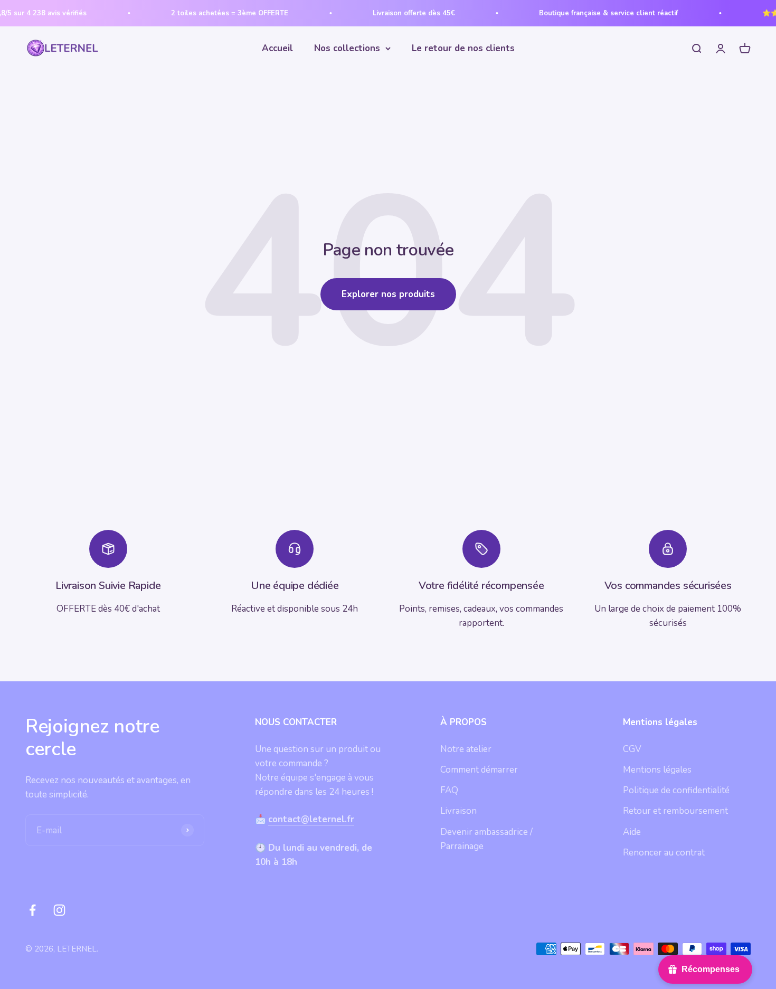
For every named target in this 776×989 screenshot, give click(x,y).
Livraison (458, 811)
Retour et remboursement (675, 811)
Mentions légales (657, 770)
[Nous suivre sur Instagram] (59, 910)
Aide (632, 832)
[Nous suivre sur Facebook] (32, 910)
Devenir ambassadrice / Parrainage (486, 839)
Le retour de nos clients (463, 48)
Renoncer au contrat (664, 853)
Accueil (277, 48)
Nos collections (347, 48)
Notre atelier (465, 749)
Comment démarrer (479, 770)
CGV (632, 749)
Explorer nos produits (388, 294)
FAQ (449, 790)
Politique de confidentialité (676, 790)
